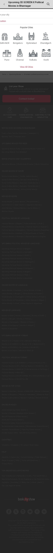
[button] (4, 4)
